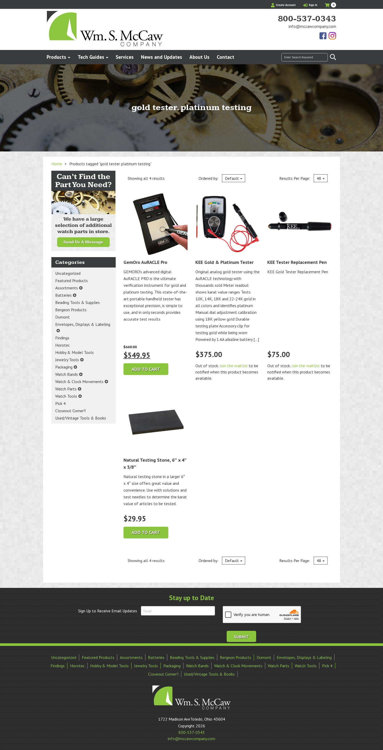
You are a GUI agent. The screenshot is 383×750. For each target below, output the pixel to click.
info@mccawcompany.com (312, 26)
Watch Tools (66, 396)
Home (56, 163)
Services (125, 57)
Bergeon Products (71, 309)
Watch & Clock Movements (79, 381)
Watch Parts (66, 388)
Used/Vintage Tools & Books (80, 418)
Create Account (285, 5)
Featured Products (71, 280)
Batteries (63, 295)
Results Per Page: (300, 178)
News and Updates (161, 57)
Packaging (63, 367)
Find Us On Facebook (323, 36)
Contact (225, 57)
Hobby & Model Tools (74, 352)
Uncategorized (68, 273)
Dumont (62, 317)
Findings (62, 337)
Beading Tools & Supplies (77, 302)
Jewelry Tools (67, 359)
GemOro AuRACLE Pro (145, 262)
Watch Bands (66, 374)
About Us (199, 57)
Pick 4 (60, 403)
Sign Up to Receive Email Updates (107, 611)
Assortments (66, 287)
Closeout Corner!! (70, 410)
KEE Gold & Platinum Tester (224, 262)
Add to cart (146, 369)
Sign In (312, 5)
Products (56, 57)
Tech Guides (91, 57)
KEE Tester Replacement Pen (297, 262)
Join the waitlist (234, 365)
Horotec (62, 345)
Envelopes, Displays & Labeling (82, 324)
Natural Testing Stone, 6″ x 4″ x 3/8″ (155, 463)
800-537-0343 (307, 19)
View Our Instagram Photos (332, 36)
